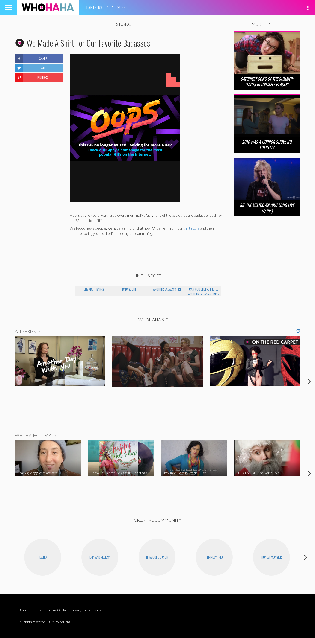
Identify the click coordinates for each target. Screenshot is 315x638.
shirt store (191, 228)
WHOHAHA (47, 7)
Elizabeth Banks (94, 289)
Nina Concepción (157, 557)
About (24, 610)
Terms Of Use (57, 610)
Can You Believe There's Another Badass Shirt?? (203, 291)
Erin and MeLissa (99, 557)
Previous (6, 381)
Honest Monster (271, 557)
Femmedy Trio (214, 557)
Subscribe (125, 7)
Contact (38, 610)
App (110, 7)
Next (309, 381)
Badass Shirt (130, 289)
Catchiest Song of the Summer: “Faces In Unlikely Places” (267, 81)
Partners (94, 7)
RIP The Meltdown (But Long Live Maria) (267, 208)
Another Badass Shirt (167, 289)
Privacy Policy (80, 610)
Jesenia (43, 557)
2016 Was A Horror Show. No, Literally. (267, 145)
